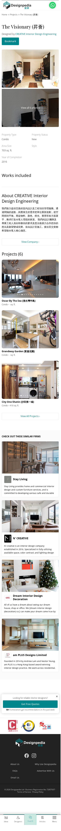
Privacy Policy (37, 792)
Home (4, 14)
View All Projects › (30, 416)
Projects (13, 14)
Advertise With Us (45, 770)
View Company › (30, 241)
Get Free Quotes (30, 704)
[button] (54, 820)
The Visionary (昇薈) (29, 14)
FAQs (14, 770)
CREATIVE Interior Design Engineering (35, 34)
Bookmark (10, 41)
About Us (14, 764)
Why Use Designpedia (45, 764)
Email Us (15, 777)
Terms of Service (24, 792)
